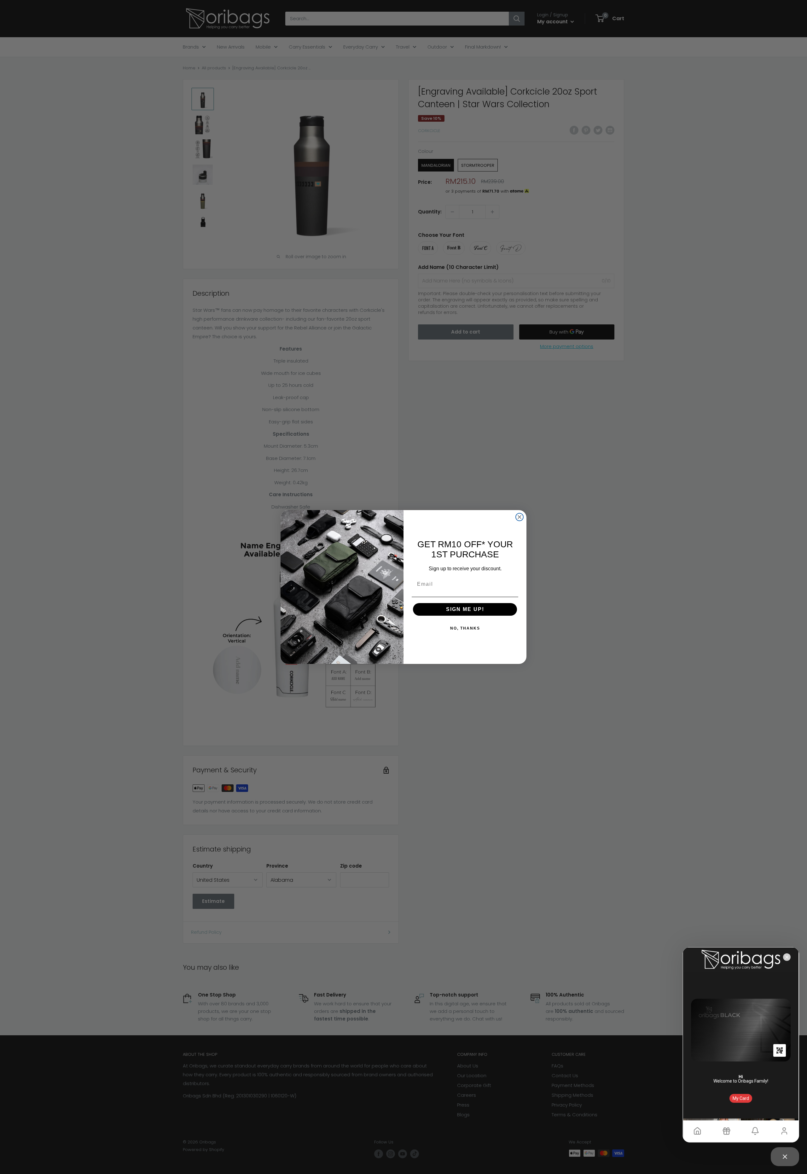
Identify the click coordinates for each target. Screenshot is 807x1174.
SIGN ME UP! (465, 609)
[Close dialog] (519, 517)
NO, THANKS (465, 628)
